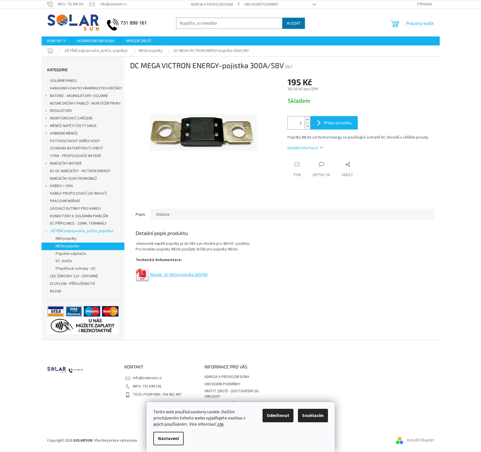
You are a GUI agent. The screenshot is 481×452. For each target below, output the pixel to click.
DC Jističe (64, 261)
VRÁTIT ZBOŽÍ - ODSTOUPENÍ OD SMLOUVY (231, 393)
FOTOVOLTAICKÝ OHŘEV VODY (75, 141)
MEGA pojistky (67, 246)
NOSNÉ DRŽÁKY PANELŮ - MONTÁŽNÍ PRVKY (85, 103)
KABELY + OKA (61, 186)
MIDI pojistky (66, 238)
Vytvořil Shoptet (420, 440)
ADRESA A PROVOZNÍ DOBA (212, 4)
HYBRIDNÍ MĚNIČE (64, 133)
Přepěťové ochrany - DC (76, 268)
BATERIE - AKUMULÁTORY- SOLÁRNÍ (79, 96)
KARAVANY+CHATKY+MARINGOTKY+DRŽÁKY (86, 88)
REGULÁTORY (61, 111)
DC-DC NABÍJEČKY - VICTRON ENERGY (80, 171)
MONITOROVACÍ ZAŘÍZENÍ (71, 118)
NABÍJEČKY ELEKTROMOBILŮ (73, 178)
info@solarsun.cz (147, 378)
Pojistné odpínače (71, 254)
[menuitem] (56, 40)
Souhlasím (313, 415)
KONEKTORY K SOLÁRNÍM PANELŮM (79, 216)
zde (220, 424)
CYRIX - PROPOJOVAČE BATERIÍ (75, 156)
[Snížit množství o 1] (307, 126)
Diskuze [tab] (163, 214)
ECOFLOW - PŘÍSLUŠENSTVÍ (72, 284)
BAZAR (55, 291)
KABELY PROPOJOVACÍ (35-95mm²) (78, 193)
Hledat (293, 23)
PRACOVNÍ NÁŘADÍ (65, 201)
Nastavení (168, 438)
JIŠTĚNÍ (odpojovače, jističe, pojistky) (81, 231)
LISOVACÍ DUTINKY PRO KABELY (75, 208)
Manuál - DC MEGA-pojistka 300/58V (178, 275)
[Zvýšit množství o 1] (307, 119)
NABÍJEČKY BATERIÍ (65, 163)
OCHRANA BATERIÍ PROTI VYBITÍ (76, 148)
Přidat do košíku (338, 122)
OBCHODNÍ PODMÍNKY (261, 4)
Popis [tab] (140, 214)
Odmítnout (278, 415)
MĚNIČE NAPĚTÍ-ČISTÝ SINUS (73, 126)
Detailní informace (303, 148)
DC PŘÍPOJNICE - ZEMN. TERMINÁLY (78, 223)
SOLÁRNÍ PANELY (63, 81)
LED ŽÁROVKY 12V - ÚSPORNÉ (74, 276)
